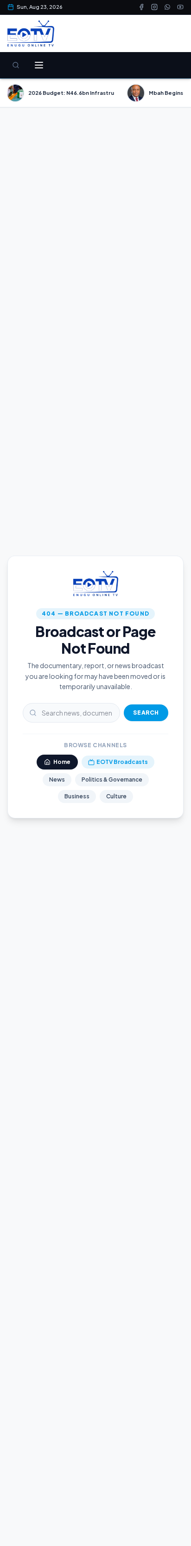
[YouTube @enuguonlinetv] (180, 7)
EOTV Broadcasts (122, 761)
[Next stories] (179, 93)
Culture (116, 796)
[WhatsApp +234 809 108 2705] (167, 7)
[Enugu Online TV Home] (30, 33)
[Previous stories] (11, 93)
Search (146, 712)
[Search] (15, 65)
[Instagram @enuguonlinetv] (154, 7)
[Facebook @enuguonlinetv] (141, 7)
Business (76, 796)
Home (61, 761)
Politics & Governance (112, 779)
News (57, 779)
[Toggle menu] (39, 65)
